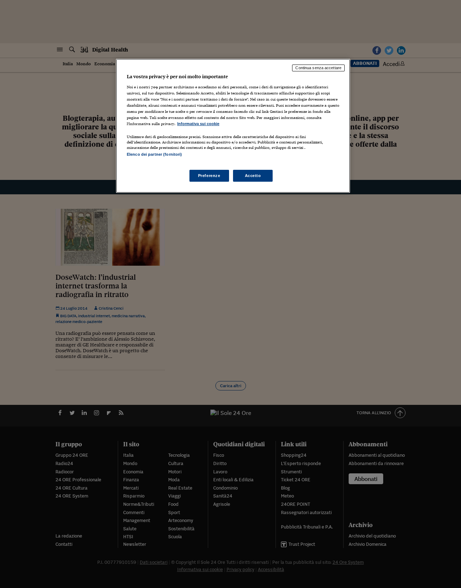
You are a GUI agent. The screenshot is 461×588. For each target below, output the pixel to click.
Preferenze (209, 175)
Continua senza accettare (318, 68)
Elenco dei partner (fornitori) (154, 154)
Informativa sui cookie (198, 123)
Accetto (253, 175)
